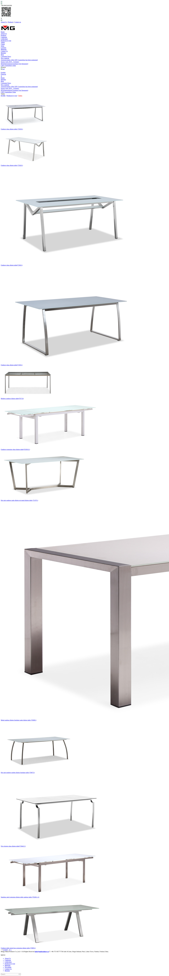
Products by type (12, 95)
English (3, 72)
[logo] (8, 30)
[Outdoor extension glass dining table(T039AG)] (50, 448)
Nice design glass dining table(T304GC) (13, 846)
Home (3, 32)
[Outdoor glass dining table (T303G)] (25, 127)
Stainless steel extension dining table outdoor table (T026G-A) (20, 897)
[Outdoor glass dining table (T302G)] (25, 163)
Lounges (3, 47)
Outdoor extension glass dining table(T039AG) (15, 449)
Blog (2, 55)
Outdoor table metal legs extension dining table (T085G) (18, 948)
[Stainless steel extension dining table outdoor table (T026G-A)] (52, 895)
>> (11, 950)
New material (5, 58)
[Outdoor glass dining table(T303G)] (74, 363)
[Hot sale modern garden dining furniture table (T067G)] (39, 771)
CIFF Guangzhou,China (8, 65)
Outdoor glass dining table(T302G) (11, 265)
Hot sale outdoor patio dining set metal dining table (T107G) (19, 500)
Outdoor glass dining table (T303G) (12, 129)
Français (3, 74)
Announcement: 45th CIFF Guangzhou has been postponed (19, 60)
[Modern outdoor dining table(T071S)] (28, 397)
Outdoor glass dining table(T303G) (11, 365)
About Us (4, 22)
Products (10, 22)
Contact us (17, 22)
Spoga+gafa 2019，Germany (10, 62)
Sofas (2, 46)
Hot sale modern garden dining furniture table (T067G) (18, 772)
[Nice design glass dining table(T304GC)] (54, 844)
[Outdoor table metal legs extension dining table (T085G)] (51, 946)
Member (3, 53)
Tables (3, 42)
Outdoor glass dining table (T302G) (12, 165)
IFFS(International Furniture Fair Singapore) (14, 64)
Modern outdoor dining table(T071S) (12, 398)
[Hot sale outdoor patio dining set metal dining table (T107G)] (44, 498)
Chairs (3, 44)
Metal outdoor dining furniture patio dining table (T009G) (18, 720)
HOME (3, 95)
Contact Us (4, 51)
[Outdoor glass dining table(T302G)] (74, 263)
